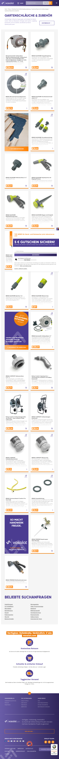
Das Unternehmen (26, 698)
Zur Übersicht (46, 23)
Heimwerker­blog (9, 698)
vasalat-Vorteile (25, 700)
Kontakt (7, 751)
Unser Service (41, 698)
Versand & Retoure (10, 748)
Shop (9, 9)
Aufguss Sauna (35, 617)
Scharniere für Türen (36, 619)
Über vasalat (24, 702)
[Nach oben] (29, 693)
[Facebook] (45, 742)
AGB (13, 751)
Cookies (7, 754)
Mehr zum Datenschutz (25, 266)
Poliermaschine (9, 615)
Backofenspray (9, 610)
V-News (11, 240)
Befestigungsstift (35, 610)
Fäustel (7, 612)
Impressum (21, 748)
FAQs (39, 700)
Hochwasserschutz (36, 612)
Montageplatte (35, 604)
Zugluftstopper (9, 604)
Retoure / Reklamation (43, 704)
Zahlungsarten (31, 751)
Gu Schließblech (9, 606)
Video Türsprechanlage (37, 606)
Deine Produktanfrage (43, 702)
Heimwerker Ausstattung (10, 700)
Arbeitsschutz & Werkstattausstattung (21, 9)
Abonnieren (35, 255)
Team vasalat (24, 704)
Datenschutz (29, 748)
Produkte (7, 702)
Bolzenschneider (9, 619)
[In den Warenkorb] (26, 67)
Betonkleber (8, 608)
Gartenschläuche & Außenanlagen (40, 9)
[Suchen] (50, 3)
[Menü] (57, 745)
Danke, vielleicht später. (20, 268)
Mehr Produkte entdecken (44, 706)
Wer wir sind (29, 731)
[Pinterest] (49, 742)
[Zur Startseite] (7, 3)
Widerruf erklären (46, 749)
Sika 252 (7, 617)
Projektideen (7, 704)
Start (6, 9)
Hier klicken (27, 260)
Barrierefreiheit (20, 751)
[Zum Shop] (57, 3)
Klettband (33, 608)
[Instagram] (52, 742)
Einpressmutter (35, 615)
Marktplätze (24, 706)
